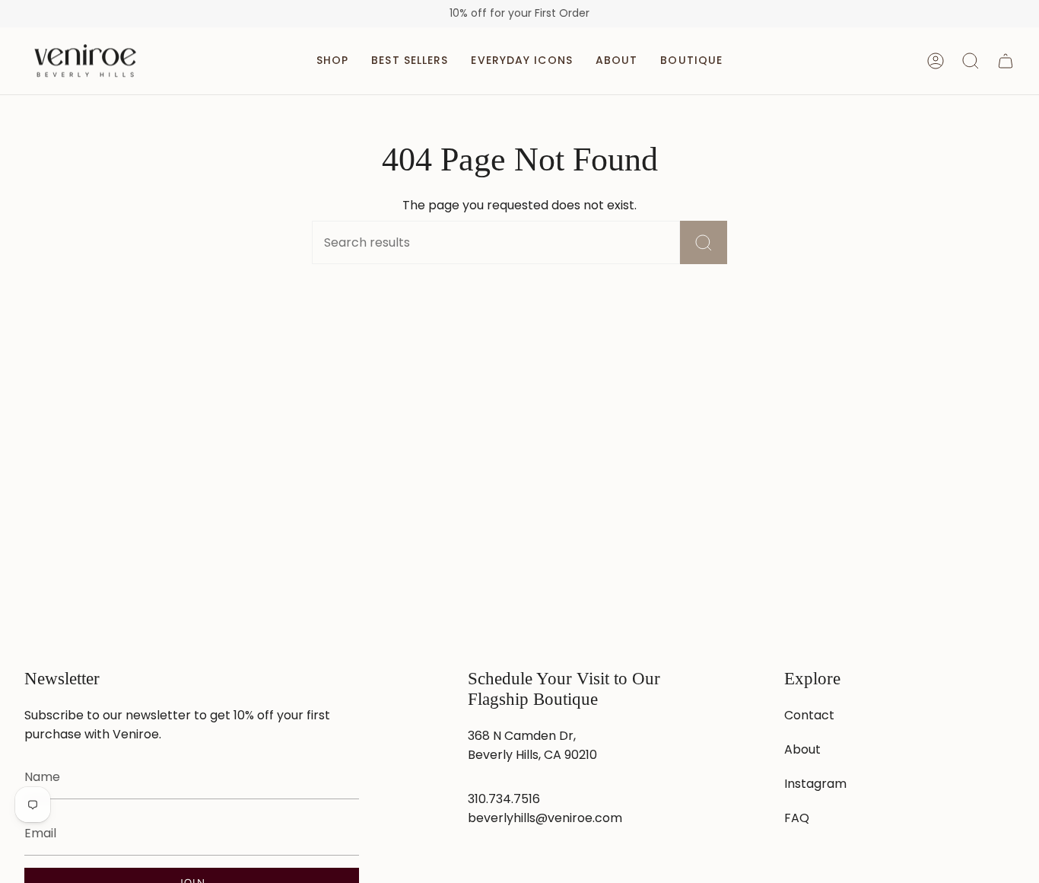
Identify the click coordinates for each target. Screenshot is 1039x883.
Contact (809, 715)
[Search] (703, 242)
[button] (332, 61)
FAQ (796, 818)
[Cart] (1005, 61)
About (802, 749)
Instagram (815, 783)
